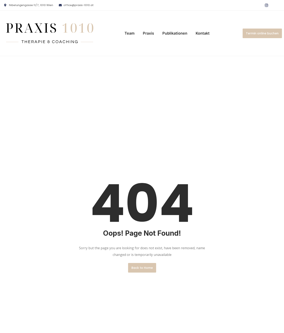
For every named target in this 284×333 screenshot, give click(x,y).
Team (130, 33)
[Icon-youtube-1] (275, 5)
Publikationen (174, 33)
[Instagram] (266, 5)
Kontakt (203, 33)
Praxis (148, 33)
